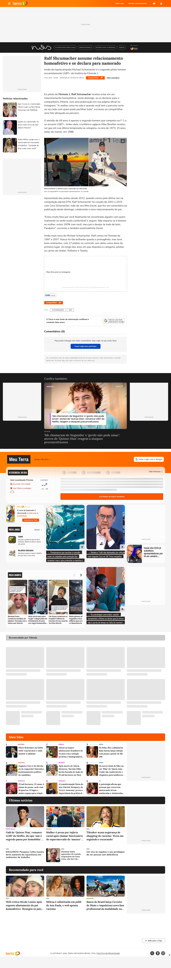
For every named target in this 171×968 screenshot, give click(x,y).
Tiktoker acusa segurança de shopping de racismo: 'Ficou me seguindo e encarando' (105, 836)
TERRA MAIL (119, 3)
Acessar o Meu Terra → (42, 459)
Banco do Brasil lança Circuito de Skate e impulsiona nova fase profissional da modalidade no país (105, 905)
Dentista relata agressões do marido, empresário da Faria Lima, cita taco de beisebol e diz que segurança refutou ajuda (72, 855)
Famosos (21, 781)
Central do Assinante (137, 3)
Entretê (47, 432)
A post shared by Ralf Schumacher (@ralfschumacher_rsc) (85, 287)
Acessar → (38, 529)
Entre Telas (10, 829)
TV (100, 781)
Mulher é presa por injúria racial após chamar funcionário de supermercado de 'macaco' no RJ (65, 836)
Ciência (61, 744)
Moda (101, 744)
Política (21, 763)
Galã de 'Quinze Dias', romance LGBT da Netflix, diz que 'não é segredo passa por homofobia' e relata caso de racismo (24, 836)
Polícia (49, 829)
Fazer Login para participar (86, 346)
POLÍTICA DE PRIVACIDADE (108, 953)
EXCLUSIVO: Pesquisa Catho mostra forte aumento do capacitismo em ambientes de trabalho (25, 855)
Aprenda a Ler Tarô (30, 520)
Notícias (21, 744)
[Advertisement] (146, 855)
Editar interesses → (156, 471)
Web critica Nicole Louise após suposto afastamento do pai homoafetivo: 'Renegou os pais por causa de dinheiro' (24, 905)
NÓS (70, 310)
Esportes (90, 899)
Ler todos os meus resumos (111, 496)
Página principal (20, 3)
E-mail (154, 3)
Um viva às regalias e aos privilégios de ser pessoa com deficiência (106, 853)
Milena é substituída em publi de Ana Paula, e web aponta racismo (63, 905)
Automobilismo (58, 310)
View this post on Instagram (58, 272)
